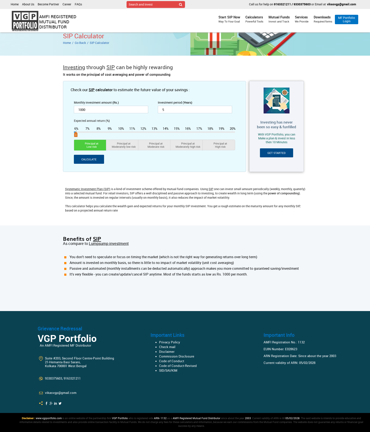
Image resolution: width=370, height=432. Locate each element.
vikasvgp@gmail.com (341, 4)
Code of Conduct (171, 361)
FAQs (78, 4)
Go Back (80, 43)
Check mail (167, 347)
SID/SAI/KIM (168, 370)
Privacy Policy (169, 342)
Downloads (323, 19)
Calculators (254, 19)
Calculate (89, 159)
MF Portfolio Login (346, 19)
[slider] (154, 132)
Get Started (276, 153)
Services (302, 19)
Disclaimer (167, 351)
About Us (28, 4)
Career (67, 4)
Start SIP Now (229, 19)
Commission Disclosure (176, 356)
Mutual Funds (279, 19)
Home (15, 4)
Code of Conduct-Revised (178, 365)
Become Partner (48, 4)
